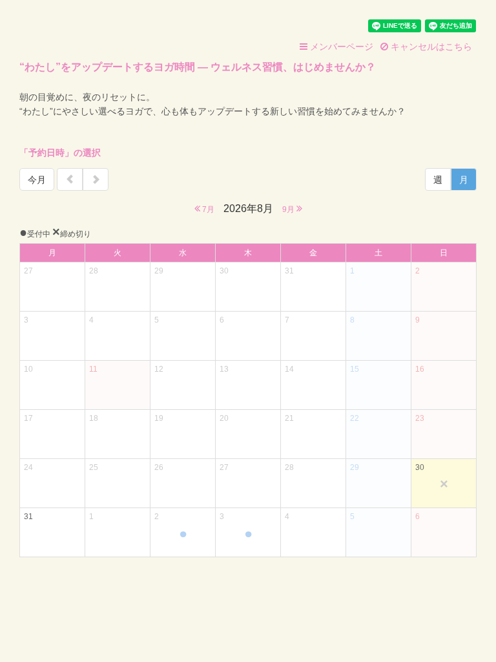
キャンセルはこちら (430, 46)
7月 (207, 209)
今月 (37, 180)
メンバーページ (340, 46)
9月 (289, 209)
